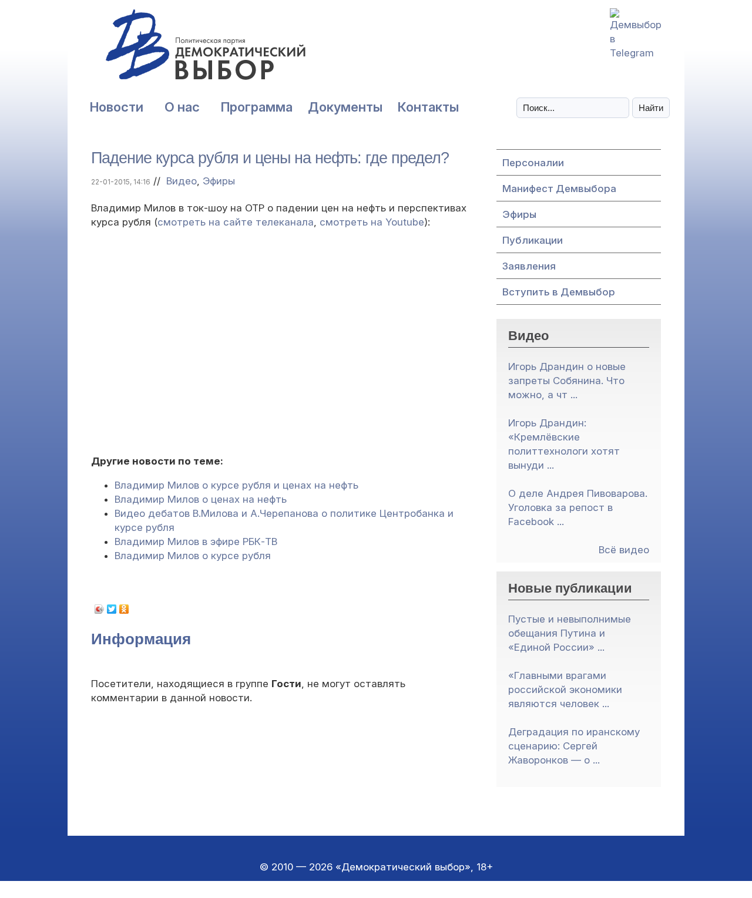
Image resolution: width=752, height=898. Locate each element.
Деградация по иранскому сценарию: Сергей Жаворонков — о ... (574, 746)
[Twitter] (112, 609)
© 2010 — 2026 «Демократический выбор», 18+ (376, 867)
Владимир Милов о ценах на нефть (201, 499)
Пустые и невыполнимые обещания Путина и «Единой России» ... (569, 633)
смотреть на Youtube (372, 222)
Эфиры (219, 181)
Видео (181, 181)
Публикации (532, 240)
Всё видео (624, 550)
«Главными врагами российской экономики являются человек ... (565, 689)
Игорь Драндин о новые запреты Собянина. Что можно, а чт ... (567, 381)
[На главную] (179, 51)
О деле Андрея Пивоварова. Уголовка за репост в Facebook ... (577, 507)
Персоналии (533, 163)
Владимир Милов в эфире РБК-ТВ (196, 541)
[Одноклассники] (124, 609)
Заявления (529, 266)
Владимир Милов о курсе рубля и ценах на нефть (236, 485)
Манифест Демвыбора (559, 188)
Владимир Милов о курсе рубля (193, 555)
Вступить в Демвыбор (558, 292)
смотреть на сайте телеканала (235, 222)
